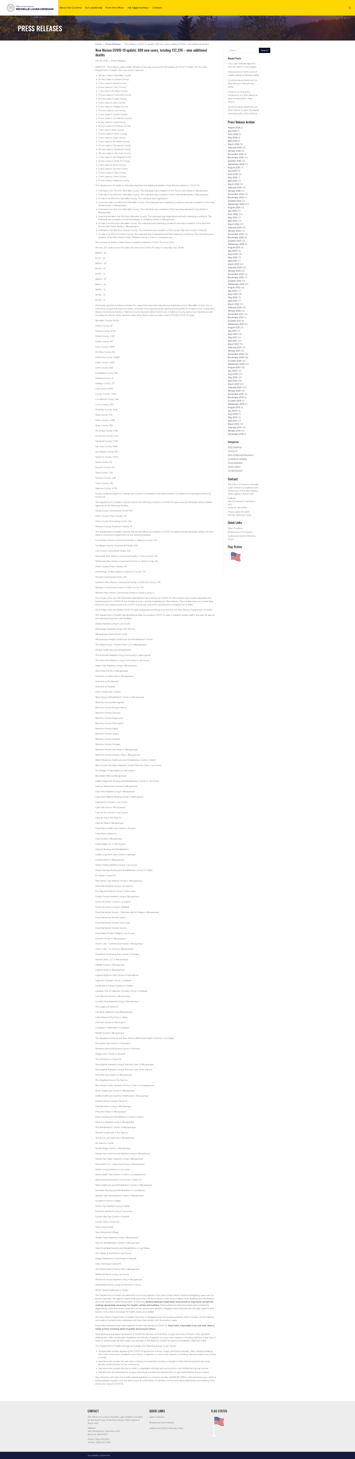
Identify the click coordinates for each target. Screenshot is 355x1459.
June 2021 (233, 334)
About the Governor (71, 7)
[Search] (350, 8)
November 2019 (236, 397)
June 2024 (233, 214)
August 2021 (234, 327)
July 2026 (232, 131)
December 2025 (236, 154)
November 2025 (236, 157)
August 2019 (234, 407)
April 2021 (232, 341)
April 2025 (232, 181)
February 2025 (235, 187)
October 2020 (234, 361)
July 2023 (232, 251)
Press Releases (113, 44)
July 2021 (232, 331)
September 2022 (236, 284)
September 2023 (236, 244)
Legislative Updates (237, 459)
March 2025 (233, 184)
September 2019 (236, 404)
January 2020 (234, 391)
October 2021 (234, 321)
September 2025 (236, 164)
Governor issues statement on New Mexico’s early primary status (242, 83)
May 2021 (232, 337)
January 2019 (234, 431)
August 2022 (234, 287)
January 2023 (234, 271)
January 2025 (234, 191)
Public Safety (234, 466)
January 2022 (234, 311)
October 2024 (234, 201)
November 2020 (236, 357)
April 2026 (232, 141)
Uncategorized (235, 470)
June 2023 (233, 254)
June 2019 (233, 414)
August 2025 (234, 167)
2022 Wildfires (235, 447)
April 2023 (232, 261)
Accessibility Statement (99, 1455)
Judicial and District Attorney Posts (166, 1428)
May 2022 (232, 297)
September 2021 (236, 324)
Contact (157, 7)
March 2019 (233, 424)
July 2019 (232, 411)
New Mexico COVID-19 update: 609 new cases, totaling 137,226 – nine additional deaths (167, 44)
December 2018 (236, 434)
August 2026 (234, 127)
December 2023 (236, 234)
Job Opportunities (138, 7)
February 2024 (235, 227)
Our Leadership (93, 7)
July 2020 (232, 371)
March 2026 (233, 144)
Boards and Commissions (240, 532)
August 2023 (234, 247)
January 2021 (234, 351)
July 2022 (232, 291)
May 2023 (232, 257)
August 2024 (234, 207)
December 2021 (235, 314)
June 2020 (233, 374)
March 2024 (233, 224)
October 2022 (234, 281)
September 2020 (236, 364)
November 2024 (236, 197)
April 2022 (232, 301)
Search (264, 50)
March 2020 (233, 384)
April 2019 (232, 421)
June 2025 (233, 174)
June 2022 (233, 294)
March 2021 (233, 344)
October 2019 (234, 401)
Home (98, 44)
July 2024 (232, 211)
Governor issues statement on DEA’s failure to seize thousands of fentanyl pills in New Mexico (243, 110)
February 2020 (235, 387)
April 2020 (233, 381)
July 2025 (232, 171)
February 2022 (235, 307)
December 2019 (236, 394)
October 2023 (234, 241)
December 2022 (236, 274)
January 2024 (234, 231)
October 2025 (234, 161)
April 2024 (232, 221)
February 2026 (235, 147)
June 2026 (233, 134)
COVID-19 (232, 451)
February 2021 (234, 347)
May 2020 (233, 377)
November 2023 (236, 237)
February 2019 (235, 427)
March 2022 (233, 304)
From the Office (114, 7)
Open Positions (235, 528)
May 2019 (232, 417)
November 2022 (236, 277)
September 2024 (236, 204)
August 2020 (234, 367)
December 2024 (236, 194)
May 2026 (232, 137)
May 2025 (232, 177)
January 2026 (234, 151)
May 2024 (232, 217)
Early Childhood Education (240, 455)
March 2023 (233, 264)
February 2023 (235, 267)
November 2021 (235, 317)
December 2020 (236, 354)
